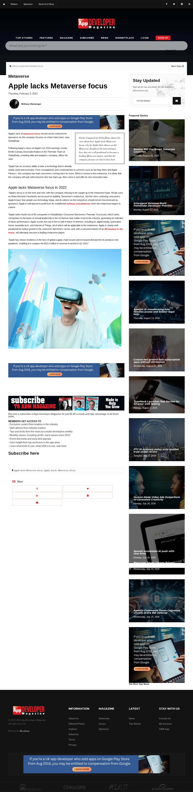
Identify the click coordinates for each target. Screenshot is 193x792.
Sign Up (163, 38)
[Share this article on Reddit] (88, 495)
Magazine (66, 38)
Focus (73, 470)
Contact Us (165, 718)
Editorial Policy (77, 723)
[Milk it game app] (119, 787)
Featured (46, 38)
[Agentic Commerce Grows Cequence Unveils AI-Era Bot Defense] (157, 600)
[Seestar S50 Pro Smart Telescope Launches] (157, 140)
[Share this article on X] (88, 488)
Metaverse (63, 470)
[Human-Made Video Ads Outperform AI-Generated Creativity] (157, 487)
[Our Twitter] (174, 4)
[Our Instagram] (181, 4)
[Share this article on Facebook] (37, 488)
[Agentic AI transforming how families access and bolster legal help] (157, 302)
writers (14, 4)
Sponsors (104, 729)
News (104, 38)
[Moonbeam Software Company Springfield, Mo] (30, 787)
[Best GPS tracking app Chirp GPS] (75, 787)
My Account (165, 723)
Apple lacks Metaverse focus (28, 470)
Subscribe (87, 38)
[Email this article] (37, 502)
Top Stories (24, 38)
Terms (72, 739)
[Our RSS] (189, 4)
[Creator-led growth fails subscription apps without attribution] (157, 349)
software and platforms (78, 203)
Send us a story (46, 4)
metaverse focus (31, 133)
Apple (47, 470)
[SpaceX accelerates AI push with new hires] (157, 538)
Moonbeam (24, 730)
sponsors (28, 4)
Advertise (74, 734)
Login (145, 38)
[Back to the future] (4, 4)
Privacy (72, 745)
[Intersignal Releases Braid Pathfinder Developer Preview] (157, 190)
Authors (73, 729)
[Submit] (187, 50)
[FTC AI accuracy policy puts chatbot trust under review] (157, 439)
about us (74, 718)
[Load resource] (66, 122)
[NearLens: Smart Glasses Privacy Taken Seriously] (157, 571)
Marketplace (124, 38)
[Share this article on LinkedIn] (37, 495)
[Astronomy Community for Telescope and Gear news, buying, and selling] (163, 787)
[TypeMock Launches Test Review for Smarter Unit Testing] (157, 394)
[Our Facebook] (166, 4)
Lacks (54, 470)
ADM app (164, 729)
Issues (102, 723)
